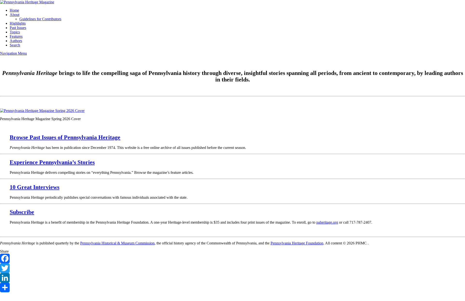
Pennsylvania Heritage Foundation (297, 243)
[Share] (232, 287)
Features (16, 36)
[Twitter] (232, 268)
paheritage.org (327, 222)
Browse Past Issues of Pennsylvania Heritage (65, 137)
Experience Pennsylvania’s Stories (52, 162)
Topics (15, 32)
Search (15, 45)
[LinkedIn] (232, 278)
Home (14, 10)
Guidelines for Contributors (40, 19)
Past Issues (18, 28)
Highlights (18, 23)
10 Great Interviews (34, 187)
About (14, 15)
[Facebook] (232, 258)
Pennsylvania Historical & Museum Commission (117, 243)
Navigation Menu (13, 53)
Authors (16, 41)
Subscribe (22, 212)
